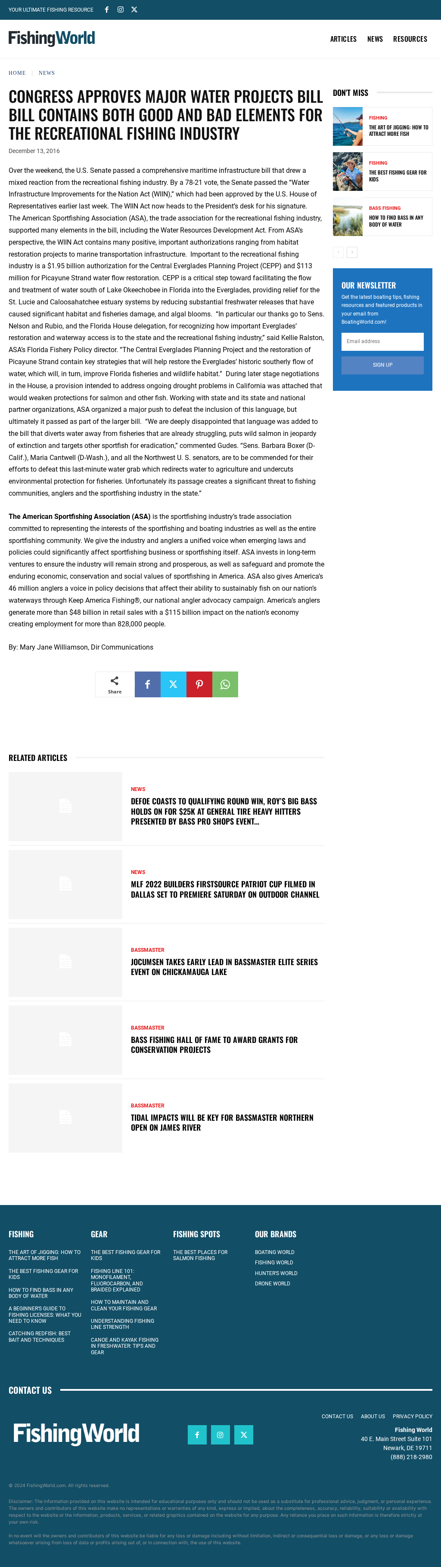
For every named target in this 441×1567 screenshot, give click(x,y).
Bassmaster (148, 950)
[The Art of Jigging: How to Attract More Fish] (348, 126)
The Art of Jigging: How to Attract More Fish (399, 130)
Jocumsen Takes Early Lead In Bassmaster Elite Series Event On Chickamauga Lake (224, 966)
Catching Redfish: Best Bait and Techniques (40, 1337)
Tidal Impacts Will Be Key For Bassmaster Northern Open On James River (222, 1122)
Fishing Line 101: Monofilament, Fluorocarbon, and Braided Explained (117, 1280)
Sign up (383, 365)
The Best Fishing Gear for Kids (398, 176)
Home (17, 73)
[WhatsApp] (225, 684)
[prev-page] (338, 252)
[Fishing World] (52, 39)
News (47, 73)
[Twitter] (134, 9)
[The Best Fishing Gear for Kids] (348, 171)
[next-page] (352, 252)
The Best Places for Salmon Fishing (200, 1255)
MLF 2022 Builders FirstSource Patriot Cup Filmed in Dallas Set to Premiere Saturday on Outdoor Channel (225, 888)
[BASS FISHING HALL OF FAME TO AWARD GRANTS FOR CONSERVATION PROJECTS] (65, 1040)
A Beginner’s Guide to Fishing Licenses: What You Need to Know (45, 1315)
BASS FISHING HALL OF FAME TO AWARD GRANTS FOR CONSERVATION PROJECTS (214, 1044)
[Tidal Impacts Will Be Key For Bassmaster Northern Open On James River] (65, 1118)
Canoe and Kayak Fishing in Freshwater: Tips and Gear (124, 1346)
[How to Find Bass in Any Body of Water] (348, 216)
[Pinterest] (199, 684)
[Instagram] (120, 9)
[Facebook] (107, 9)
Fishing (378, 118)
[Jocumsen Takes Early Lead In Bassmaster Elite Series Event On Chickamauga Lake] (65, 962)
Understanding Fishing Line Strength (122, 1324)
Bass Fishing (385, 208)
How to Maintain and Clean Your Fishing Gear (124, 1305)
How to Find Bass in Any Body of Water (396, 221)
